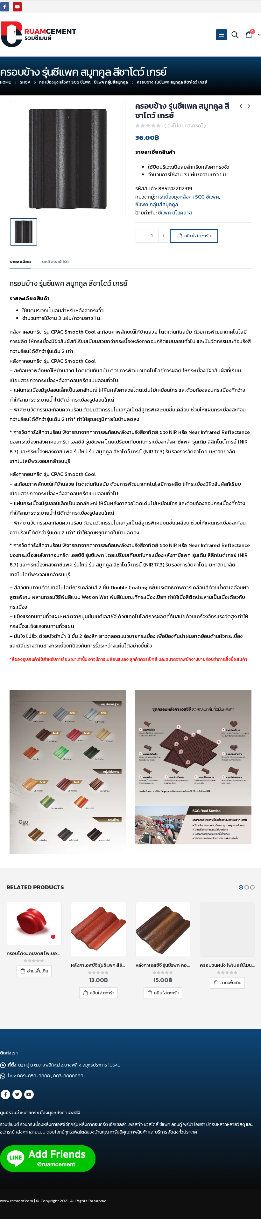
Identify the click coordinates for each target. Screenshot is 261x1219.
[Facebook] (4, 6)
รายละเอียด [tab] (20, 262)
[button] (241, 887)
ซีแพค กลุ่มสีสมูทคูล (156, 204)
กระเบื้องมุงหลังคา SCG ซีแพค (187, 196)
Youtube (29, 1094)
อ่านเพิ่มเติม (37, 971)
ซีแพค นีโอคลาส (175, 212)
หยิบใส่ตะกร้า (197, 236)
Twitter (17, 1094)
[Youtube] (17, 6)
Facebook (5, 1094)
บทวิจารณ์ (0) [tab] (55, 262)
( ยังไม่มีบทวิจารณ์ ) (185, 125)
